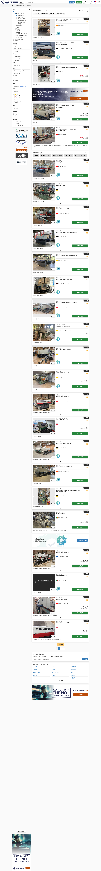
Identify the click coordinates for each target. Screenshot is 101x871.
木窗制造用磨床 (22, 20)
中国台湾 (23, 86)
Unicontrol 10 (68, 155)
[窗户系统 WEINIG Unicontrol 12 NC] (44, 449)
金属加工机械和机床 (21, 33)
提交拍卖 (79, 98)
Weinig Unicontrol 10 (80, 155)
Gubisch (17, 58)
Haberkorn (18, 60)
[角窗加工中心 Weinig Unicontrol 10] (44, 558)
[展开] (60, 39)
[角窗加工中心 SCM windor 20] (44, 520)
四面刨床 (20, 17)
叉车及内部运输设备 (20, 39)
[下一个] (54, 27)
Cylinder (35, 669)
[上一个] (33, 27)
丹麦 (18, 99)
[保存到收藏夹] (87, 21)
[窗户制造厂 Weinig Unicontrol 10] (44, 168)
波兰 (18, 97)
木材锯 (19, 25)
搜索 (72, 2)
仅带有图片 (18, 121)
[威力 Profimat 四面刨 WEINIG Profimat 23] (44, 426)
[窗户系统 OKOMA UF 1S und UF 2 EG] (44, 379)
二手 (16, 108)
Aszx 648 (35, 666)
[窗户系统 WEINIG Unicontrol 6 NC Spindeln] (44, 74)
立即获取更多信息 (82, 540)
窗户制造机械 (20, 13)
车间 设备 (73, 678)
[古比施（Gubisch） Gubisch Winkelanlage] (44, 332)
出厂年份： (15, 75)
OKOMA (17, 53)
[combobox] (21, 91)
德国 (18, 94)
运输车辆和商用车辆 (21, 35)
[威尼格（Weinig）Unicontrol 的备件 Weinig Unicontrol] (44, 50)
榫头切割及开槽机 (22, 19)
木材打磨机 (19, 30)
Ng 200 (53, 675)
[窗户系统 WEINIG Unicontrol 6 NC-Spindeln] (44, 238)
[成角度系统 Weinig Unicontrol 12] (44, 605)
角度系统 (20, 15)
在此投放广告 (22, 831)
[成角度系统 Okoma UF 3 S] (44, 191)
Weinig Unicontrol (57, 155)
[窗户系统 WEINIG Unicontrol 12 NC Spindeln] (44, 308)
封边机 (18, 29)
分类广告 (17, 114)
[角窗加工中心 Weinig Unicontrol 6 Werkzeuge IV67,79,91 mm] (44, 135)
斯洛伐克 (19, 95)
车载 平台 (73, 675)
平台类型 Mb (74, 666)
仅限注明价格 (17, 73)
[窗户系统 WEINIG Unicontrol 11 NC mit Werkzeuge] (44, 112)
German (35, 675)
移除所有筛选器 (61, 14)
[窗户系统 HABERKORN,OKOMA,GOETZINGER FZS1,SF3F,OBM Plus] (44, 496)
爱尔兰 (18, 101)
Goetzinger (18, 56)
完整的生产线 (21, 22)
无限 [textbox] (16, 91)
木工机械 (18, 11)
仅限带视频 (18, 123)
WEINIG (17, 51)
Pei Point (54, 678)
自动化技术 (18, 37)
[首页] (12, 5)
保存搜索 (60, 644)
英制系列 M (73, 669)
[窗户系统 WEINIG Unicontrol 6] (44, 215)
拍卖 (16, 115)
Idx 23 (34, 678)
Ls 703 (53, 669)
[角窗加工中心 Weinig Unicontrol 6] (44, 402)
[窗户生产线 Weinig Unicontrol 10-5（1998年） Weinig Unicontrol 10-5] (44, 27)
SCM (16, 54)
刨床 (18, 27)
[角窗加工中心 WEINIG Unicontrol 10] (44, 629)
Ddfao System (36, 672)
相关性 (81, 10)
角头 (72, 672)
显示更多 (60, 680)
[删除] (38, 14)
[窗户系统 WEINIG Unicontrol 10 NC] (44, 285)
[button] (99, 2)
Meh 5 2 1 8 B (55, 672)
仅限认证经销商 (19, 125)
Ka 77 (53, 666)
